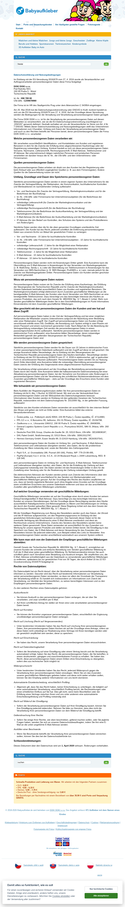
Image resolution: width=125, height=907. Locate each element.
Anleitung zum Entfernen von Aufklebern (37, 822)
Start (18, 24)
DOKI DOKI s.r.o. (57, 810)
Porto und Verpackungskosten (37, 24)
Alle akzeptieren (101, 895)
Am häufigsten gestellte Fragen (70, 24)
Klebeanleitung (11, 822)
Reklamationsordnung (109, 822)
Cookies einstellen (61, 896)
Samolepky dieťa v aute (68, 865)
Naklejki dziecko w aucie (104, 870)
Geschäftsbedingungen (67, 822)
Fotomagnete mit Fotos (44, 829)
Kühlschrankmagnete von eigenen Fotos (73, 829)
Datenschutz (84, 822)
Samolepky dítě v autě (33, 865)
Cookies (94, 822)
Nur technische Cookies (101, 889)
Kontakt (19, 28)
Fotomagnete (94, 24)
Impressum (63, 825)
